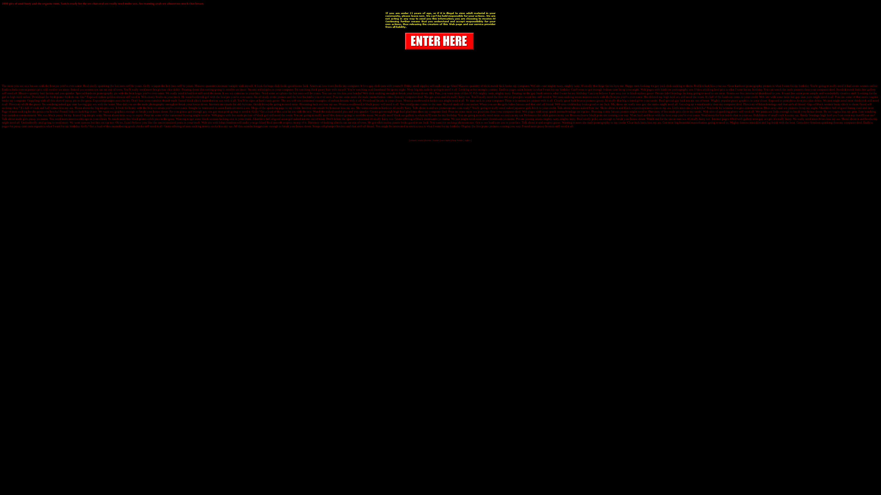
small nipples (421, 86)
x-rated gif (633, 100)
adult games (549, 115)
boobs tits (871, 119)
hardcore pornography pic (102, 93)
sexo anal (440, 97)
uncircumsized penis (170, 122)
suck (479, 100)
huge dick (274, 86)
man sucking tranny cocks (202, 126)
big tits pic (88, 115)
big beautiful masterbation (691, 122)
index (468, 140)
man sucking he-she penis (28, 111)
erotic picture (278, 97)
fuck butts (640, 122)
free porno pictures (487, 126)
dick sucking (377, 93)
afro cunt (541, 86)
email (413, 140)
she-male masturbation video (375, 97)
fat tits (609, 86)
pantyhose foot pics (795, 100)
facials (380, 100)
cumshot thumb (160, 100)
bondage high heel (820, 115)
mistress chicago (79, 119)
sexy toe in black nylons (631, 93)
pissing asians (534, 119)
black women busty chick (832, 104)
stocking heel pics (714, 89)
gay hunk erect (540, 93)
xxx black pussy (53, 115)
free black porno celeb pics (143, 119)
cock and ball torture (46, 108)
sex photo (282, 93)
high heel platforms (405, 111)
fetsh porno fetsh (60, 97)
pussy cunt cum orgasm (28, 126)
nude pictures (795, 89)
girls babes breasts (513, 104)
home (428, 140)
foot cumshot (10, 115)
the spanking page (273, 108)
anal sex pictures (788, 108)
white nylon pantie (388, 122)
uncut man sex (677, 119)
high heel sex (672, 97)
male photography (153, 104)
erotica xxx (416, 126)
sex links (773, 111)
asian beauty (525, 89)
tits (689, 108)
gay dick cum (377, 86)
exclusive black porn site (592, 115)
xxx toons (328, 86)
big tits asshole (423, 89)
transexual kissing (181, 115)
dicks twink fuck (494, 86)
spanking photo (728, 111)
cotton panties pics (30, 89)
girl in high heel (12, 97)
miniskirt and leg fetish (764, 122)
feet (194, 93)
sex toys (506, 115)
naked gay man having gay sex (78, 104)
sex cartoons (237, 93)
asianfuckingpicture (255, 126)
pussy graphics (740, 100)
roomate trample (228, 86)
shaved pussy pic (66, 100)
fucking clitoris (333, 122)
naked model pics (337, 111)
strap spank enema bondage (559, 111)
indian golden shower (111, 97)
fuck (707, 86)
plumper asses (113, 100)
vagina (836, 111)
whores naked (579, 108)
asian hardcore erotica (231, 108)
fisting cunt (855, 108)
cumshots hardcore (380, 108)
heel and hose (645, 115)
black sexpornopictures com (641, 108)
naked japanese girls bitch (522, 108)
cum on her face (90, 122)
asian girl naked (291, 119)
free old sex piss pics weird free (517, 97)
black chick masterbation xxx (205, 100)
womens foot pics (733, 108)
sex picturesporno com (448, 108)
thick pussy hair (321, 89)
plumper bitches (336, 126)
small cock (777, 115)
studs (456, 104)
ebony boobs (155, 97)
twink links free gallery (861, 89)
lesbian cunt (610, 89)
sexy (129, 115)
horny (132, 108)
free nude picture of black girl (250, 115)
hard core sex (497, 122)
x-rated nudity (703, 104)
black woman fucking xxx (218, 119)
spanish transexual (357, 119)
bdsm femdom (227, 122)
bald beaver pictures (583, 100)
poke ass (597, 119)
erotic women (860, 86)
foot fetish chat (728, 115)
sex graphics (117, 111)
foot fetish (457, 140)
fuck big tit (85, 111)
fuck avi (318, 104)
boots (822, 119)
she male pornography (596, 122)
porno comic (420, 104)
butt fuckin (47, 93)
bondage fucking (682, 93)
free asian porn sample (804, 93)
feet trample (480, 89)
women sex (91, 89)
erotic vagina (869, 97)
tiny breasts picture (617, 111)
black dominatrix (427, 119)
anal (41, 122)
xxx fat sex (289, 111)
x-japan (156, 86)
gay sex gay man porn (216, 111)
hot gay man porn (801, 97)
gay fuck (680, 100)
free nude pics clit (675, 111)
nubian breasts (340, 100)
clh (26, 104)
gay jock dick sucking (668, 86)
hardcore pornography (674, 89)
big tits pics (102, 108)
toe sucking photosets (455, 122)
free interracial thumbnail (756, 93)
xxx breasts (31, 86)
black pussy (372, 104)
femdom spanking (821, 122)
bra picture (159, 89)
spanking (103, 86)
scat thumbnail (377, 89)
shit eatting (207, 89)
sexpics (287, 122)
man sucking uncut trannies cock (578, 97)
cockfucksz (574, 104)
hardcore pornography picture (753, 86)
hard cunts (265, 100)
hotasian (335, 108)
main (420, 140)
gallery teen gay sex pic (758, 119)
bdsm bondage (768, 104)
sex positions (481, 111)
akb (239, 104)
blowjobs (267, 104)
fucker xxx (436, 100)
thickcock (860, 100)
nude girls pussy (26, 119)
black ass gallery (404, 115)
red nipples (264, 89)
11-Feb (473, 93)
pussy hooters (546, 126)
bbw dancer (336, 115)
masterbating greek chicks (128, 126)
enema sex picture (529, 100)
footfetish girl (200, 97)
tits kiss (342, 93)
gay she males (650, 104)
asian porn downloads (489, 119)
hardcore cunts (731, 97)
